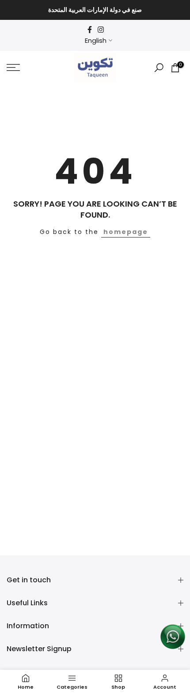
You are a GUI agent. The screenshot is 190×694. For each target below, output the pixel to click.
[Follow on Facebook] (89, 29)
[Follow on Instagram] (101, 29)
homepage (125, 231)
